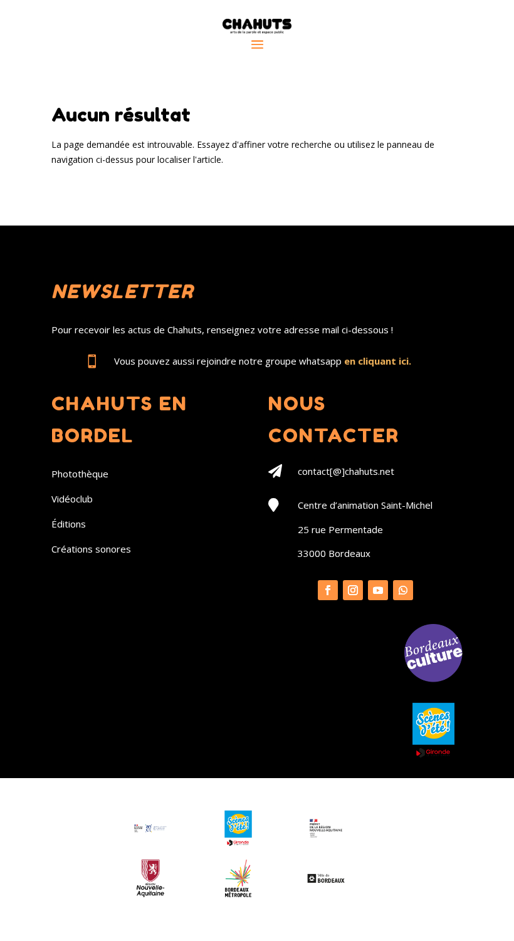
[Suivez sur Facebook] (328, 590)
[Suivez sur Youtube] (378, 590)
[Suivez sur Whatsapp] (403, 590)
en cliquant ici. (377, 361)
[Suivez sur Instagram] (353, 590)
